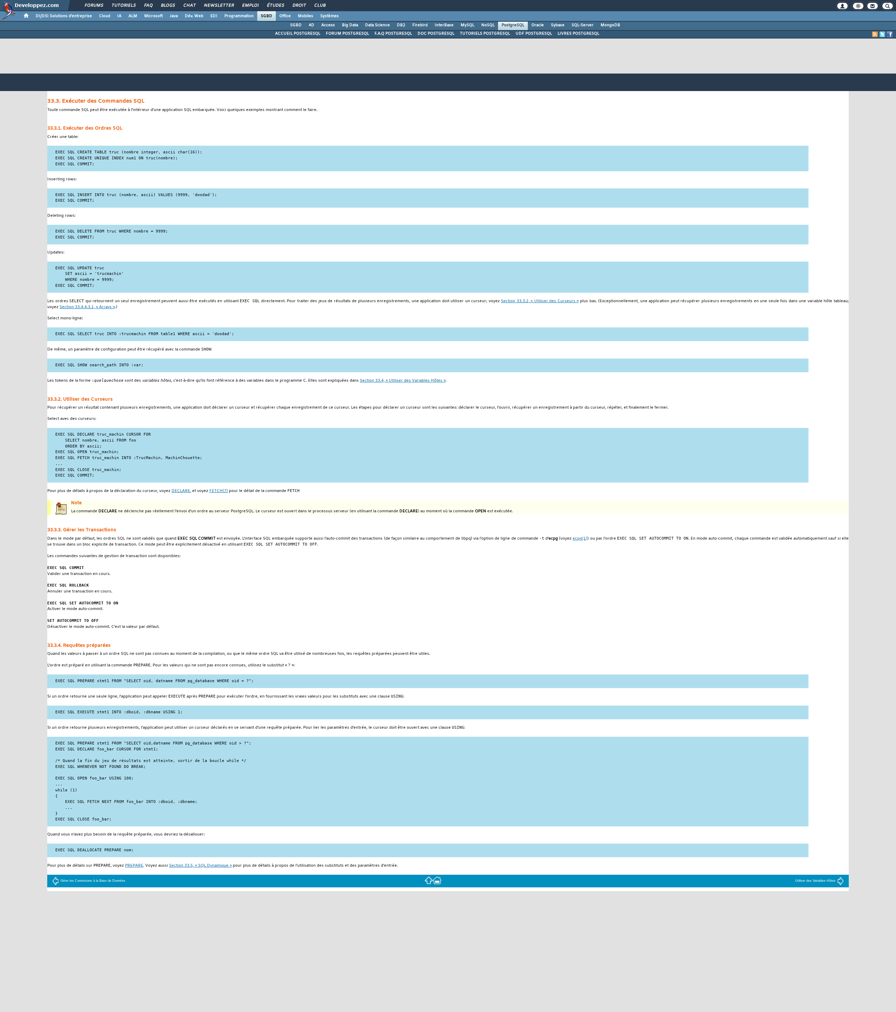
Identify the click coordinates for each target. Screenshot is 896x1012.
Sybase (558, 25)
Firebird (420, 25)
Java (174, 16)
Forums (94, 5)
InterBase (444, 25)
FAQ (148, 5)
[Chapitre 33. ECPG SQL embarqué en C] (429, 880)
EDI (213, 16)
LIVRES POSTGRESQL (578, 33)
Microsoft (153, 16)
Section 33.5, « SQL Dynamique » (200, 865)
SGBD (266, 16)
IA (119, 16)
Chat (189, 5)
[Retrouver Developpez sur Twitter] (882, 34)
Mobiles (305, 16)
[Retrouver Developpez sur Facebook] (889, 34)
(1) (580, 538)
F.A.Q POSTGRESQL (393, 33)
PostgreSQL (513, 25)
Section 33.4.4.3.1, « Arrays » (87, 307)
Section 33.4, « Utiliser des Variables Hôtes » (403, 380)
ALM (132, 16)
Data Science (377, 25)
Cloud (104, 16)
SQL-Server (583, 25)
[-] (437, 880)
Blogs (167, 5)
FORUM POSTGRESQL (347, 33)
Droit (299, 5)
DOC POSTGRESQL (436, 33)
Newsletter (218, 5)
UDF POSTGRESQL (534, 33)
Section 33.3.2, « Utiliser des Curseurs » (540, 301)
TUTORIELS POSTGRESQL (485, 33)
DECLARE (181, 491)
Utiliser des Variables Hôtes (815, 880)
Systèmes (329, 16)
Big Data (350, 25)
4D (311, 25)
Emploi (250, 5)
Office (285, 16)
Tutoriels (123, 5)
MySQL (467, 25)
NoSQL (488, 25)
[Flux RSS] (875, 34)
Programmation (239, 16)
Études (275, 5)
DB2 (401, 25)
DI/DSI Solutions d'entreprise (64, 16)
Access (328, 25)
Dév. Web (194, 16)
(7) (218, 491)
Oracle (537, 25)
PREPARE (134, 865)
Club (319, 5)
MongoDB (610, 25)
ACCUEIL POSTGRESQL (297, 33)
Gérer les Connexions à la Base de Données (93, 880)
